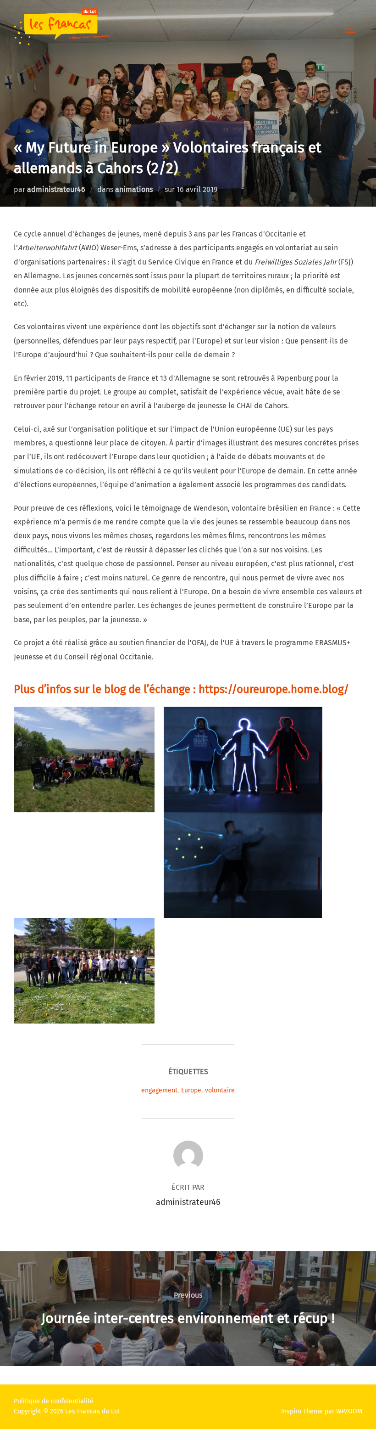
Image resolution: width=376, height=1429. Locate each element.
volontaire (220, 1090)
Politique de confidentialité (54, 1401)
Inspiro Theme (302, 1411)
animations (134, 189)
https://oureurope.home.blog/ (274, 689)
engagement (159, 1090)
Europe (191, 1090)
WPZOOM (349, 1411)
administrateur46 (56, 189)
